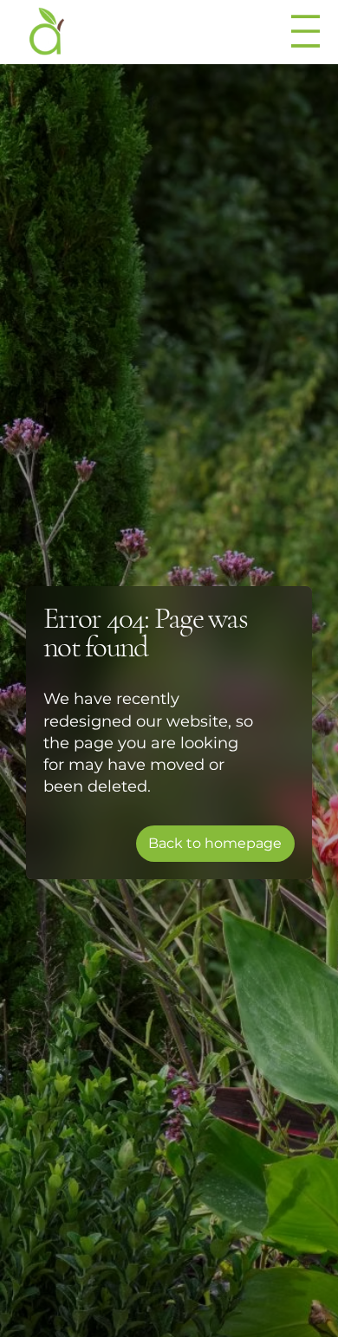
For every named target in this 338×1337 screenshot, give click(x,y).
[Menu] (306, 31)
